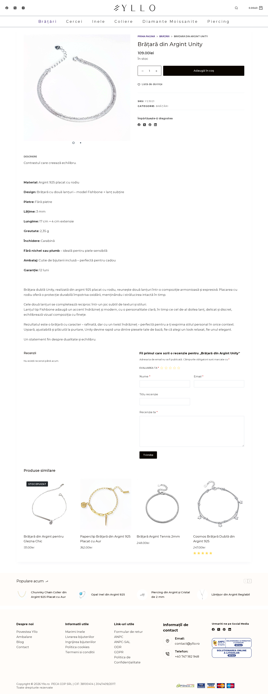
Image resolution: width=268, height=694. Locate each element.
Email (198, 376)
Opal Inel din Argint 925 (108, 594)
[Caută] (236, 8)
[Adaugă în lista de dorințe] (60, 525)
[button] (94, 525)
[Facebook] (6, 8)
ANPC (118, 637)
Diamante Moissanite (170, 21)
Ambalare (24, 637)
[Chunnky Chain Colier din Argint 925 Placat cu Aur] (21, 594)
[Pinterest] (150, 124)
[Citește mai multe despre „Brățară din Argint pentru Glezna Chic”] (37, 525)
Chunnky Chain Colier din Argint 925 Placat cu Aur (49, 595)
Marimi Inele (75, 632)
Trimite (148, 455)
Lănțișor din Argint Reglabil (230, 594)
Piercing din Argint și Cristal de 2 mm (170, 595)
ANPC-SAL (122, 642)
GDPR (118, 652)
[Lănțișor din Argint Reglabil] (202, 594)
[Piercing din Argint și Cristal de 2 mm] (142, 594)
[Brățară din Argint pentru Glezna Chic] (49, 504)
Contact (22, 647)
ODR (117, 647)
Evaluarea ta (149, 367)
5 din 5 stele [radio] (178, 367)
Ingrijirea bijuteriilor (80, 642)
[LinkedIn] (155, 124)
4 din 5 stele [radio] (174, 367)
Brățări (47, 21)
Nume (144, 376)
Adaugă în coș (204, 70)
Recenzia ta (148, 412)
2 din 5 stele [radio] (166, 367)
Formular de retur (128, 632)
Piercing (218, 21)
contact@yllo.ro (187, 643)
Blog (20, 642)
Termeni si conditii (79, 652)
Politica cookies (77, 647)
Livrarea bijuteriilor (79, 637)
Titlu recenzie (148, 394)
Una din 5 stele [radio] (161, 367)
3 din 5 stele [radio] (170, 367)
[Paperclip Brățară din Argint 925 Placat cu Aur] (105, 504)
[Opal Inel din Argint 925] (82, 594)
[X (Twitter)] (15, 8)
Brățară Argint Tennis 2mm (158, 536)
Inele (98, 21)
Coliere (123, 21)
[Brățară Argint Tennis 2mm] (162, 504)
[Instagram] (23, 8)
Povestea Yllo (27, 632)
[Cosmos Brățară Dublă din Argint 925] (218, 504)
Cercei (74, 21)
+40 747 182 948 (187, 656)
